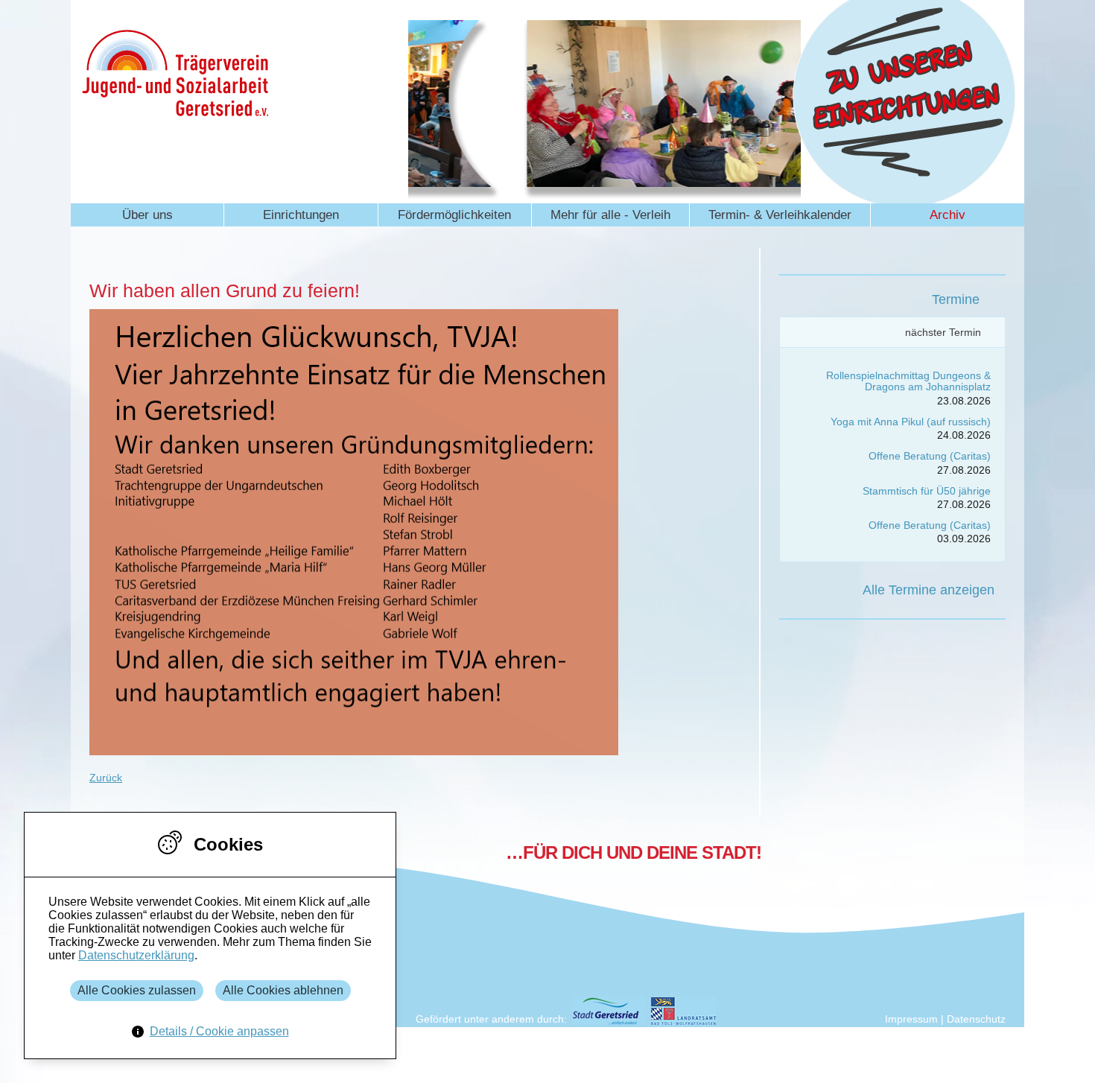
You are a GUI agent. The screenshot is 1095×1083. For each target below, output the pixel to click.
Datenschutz (976, 1019)
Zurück (105, 778)
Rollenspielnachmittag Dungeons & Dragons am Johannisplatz (908, 381)
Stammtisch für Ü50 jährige (927, 491)
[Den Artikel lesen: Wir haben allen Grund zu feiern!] (353, 752)
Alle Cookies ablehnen (283, 990)
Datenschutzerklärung (136, 955)
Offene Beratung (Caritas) (930, 456)
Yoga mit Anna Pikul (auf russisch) (911, 422)
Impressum (911, 1019)
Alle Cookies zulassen (136, 990)
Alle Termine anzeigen (928, 589)
